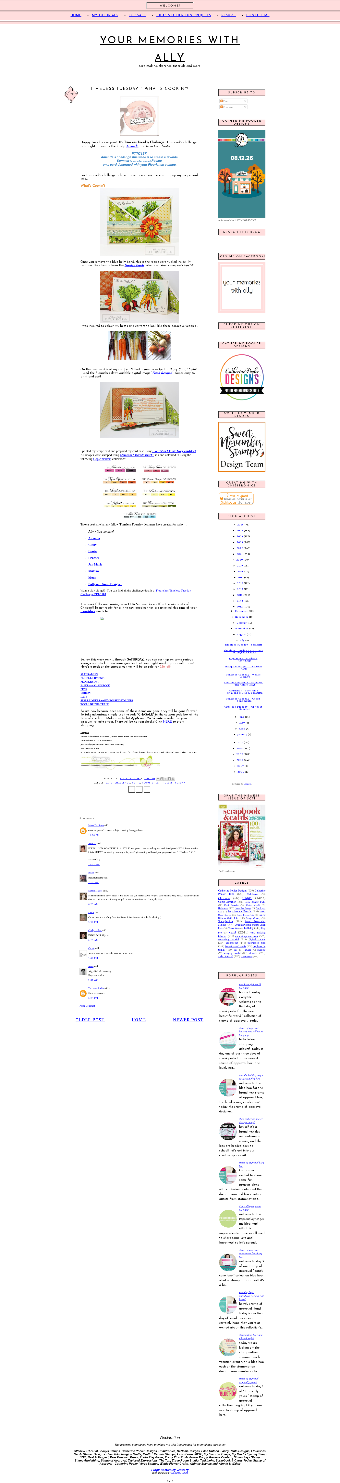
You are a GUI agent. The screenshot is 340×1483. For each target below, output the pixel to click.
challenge (122, 783)
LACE (83, 696)
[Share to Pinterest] (173, 779)
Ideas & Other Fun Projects (183, 15)
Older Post (90, 1019)
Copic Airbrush (227, 902)
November (241, 617)
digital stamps (257, 939)
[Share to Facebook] (169, 779)
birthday (248, 928)
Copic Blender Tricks (255, 901)
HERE (167, 721)
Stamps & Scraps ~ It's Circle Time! (243, 667)
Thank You (233, 928)
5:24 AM (93, 882)
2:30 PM (93, 921)
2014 (240, 595)
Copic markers (102, 459)
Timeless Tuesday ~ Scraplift (243, 644)
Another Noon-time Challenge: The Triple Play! (243, 683)
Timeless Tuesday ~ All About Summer (243, 707)
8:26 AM (93, 979)
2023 (240, 542)
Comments (228, 106)
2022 (240, 548)
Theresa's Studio (96, 987)
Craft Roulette (231, 904)
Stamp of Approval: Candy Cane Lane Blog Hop (250, 1253)
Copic (136, 783)
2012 (240, 606)
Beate (90, 966)
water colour (246, 956)
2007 (240, 766)
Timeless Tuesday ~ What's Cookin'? (243, 675)
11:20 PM (94, 835)
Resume (228, 15)
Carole (91, 948)
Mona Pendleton (96, 825)
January (242, 734)
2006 (240, 771)
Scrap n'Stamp (253, 917)
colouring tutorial (228, 939)
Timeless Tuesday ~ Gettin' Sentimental (243, 699)
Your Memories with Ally (170, 49)
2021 (240, 554)
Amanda (92, 843)
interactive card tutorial (235, 946)
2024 (240, 536)
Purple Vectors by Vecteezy (170, 1470)
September (242, 628)
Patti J (91, 912)
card (109, 783)
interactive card (256, 943)
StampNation (225, 921)
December (241, 611)
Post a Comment (87, 1005)
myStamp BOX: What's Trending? (243, 659)
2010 (240, 748)
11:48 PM (94, 864)
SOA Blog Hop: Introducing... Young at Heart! (251, 1295)
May (242, 722)
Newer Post (188, 1019)
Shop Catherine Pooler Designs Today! (251, 1120)
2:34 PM (93, 997)
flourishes (150, 783)
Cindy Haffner (95, 930)
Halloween (223, 908)
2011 (240, 742)
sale (235, 949)
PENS (83, 689)
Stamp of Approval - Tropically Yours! (249, 1380)
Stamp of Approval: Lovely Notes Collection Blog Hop (251, 1031)
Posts (225, 100)
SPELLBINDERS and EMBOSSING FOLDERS (106, 700)
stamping (261, 949)
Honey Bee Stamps (243, 908)
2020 (239, 559)
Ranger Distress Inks (245, 915)
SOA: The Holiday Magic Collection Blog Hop (251, 1076)
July (242, 640)
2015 (240, 589)
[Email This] (158, 779)
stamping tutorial (232, 953)
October (242, 622)
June (241, 716)
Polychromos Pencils (240, 911)
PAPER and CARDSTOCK (95, 685)
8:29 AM (93, 940)
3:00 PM (93, 957)
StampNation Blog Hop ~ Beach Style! (251, 1336)
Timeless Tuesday (172, 783)
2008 (240, 760)
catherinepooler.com (246, 936)
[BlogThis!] (162, 779)
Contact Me (258, 15)
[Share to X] (165, 779)
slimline (247, 949)
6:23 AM (93, 903)
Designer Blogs (179, 1473)
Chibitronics (252, 893)
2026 (240, 524)
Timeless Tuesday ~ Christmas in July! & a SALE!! (243, 651)
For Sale (137, 15)
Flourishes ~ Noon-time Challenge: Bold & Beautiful (245, 691)
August (241, 634)
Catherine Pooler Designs (232, 890)
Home (139, 1019)
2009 (239, 754)
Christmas (224, 898)
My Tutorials (105, 15)
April (242, 728)
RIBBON (85, 693)
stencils (253, 953)
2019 (240, 565)
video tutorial (225, 956)
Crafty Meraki (253, 905)
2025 (240, 530)
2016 (240, 583)
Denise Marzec (95, 890)
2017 (240, 577)
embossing (232, 943)
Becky (91, 872)
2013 (240, 601)
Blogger (247, 783)
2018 (240, 571)
